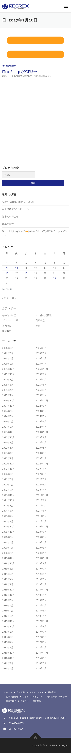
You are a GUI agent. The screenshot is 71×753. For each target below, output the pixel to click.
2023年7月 (41, 442)
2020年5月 (41, 542)
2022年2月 (7, 489)
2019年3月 (41, 579)
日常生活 (40, 320)
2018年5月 (41, 605)
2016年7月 (41, 663)
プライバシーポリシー (32, 696)
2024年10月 (8, 405)
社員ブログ (11, 700)
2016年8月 (7, 663)
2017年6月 (7, 637)
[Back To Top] (35, 737)
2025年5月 (41, 384)
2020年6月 (7, 542)
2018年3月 (41, 610)
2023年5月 (41, 447)
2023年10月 (8, 437)
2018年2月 (7, 615)
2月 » (13, 298)
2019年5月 (41, 573)
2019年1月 (41, 584)
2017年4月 (7, 642)
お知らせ (25, 700)
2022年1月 (41, 489)
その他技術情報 (9, 65)
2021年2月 (7, 521)
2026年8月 (7, 347)
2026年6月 (7, 353)
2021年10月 (8, 500)
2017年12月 (8, 621)
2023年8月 (7, 442)
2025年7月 (41, 379)
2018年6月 (7, 605)
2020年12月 (8, 526)
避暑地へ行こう (10, 216)
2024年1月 (41, 426)
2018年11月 (42, 589)
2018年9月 (41, 594)
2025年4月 (7, 389)
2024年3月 (41, 421)
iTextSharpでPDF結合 (19, 71)
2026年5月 (41, 353)
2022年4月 (7, 484)
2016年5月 (41, 668)
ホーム (9, 692)
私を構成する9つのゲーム (15, 209)
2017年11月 (42, 621)
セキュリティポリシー (57, 696)
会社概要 (21, 692)
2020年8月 (7, 537)
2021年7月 (41, 505)
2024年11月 (42, 400)
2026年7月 (41, 347)
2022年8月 (7, 474)
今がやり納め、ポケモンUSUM (18, 201)
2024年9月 (41, 405)
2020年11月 (42, 526)
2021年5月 (41, 510)
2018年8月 (7, 600)
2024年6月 (7, 416)
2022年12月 (8, 463)
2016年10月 (8, 658)
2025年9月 (41, 374)
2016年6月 (7, 668)
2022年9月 (41, 468)
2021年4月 (7, 516)
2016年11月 (42, 652)
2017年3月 (41, 642)
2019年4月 (7, 579)
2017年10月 (8, 626)
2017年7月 (41, 631)
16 (7, 273)
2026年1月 (41, 363)
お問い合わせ (12, 696)
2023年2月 (7, 458)
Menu (66, 6)
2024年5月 (41, 416)
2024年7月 (41, 411)
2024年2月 (7, 426)
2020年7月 (41, 537)
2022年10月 (8, 468)
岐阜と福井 (8, 223)
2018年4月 (7, 610)
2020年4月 (7, 547)
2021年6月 (7, 510)
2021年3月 (41, 516)
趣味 (38, 325)
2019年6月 (7, 573)
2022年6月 (7, 479)
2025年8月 (7, 379)
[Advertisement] (35, 124)
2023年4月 (7, 453)
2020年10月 (8, 531)
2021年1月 (41, 521)
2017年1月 (41, 647)
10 (16, 268)
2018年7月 (41, 600)
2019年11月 (42, 558)
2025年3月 (41, 389)
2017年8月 (7, 631)
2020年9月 (41, 531)
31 (16, 283)
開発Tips (6, 330)
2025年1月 (41, 395)
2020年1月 (41, 552)
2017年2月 (7, 647)
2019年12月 (8, 558)
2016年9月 (41, 658)
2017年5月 (41, 637)
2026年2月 (7, 363)
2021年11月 (42, 495)
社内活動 (6, 325)
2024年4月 (7, 421)
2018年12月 (8, 589)
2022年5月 (41, 479)
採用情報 (37, 700)
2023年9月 (41, 437)
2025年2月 (7, 395)
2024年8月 (7, 411)
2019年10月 (8, 563)
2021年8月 (7, 505)
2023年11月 (42, 432)
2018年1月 (41, 615)
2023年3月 (41, 453)
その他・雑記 (9, 315)
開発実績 (52, 692)
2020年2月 (7, 552)
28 (54, 278)
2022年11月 (42, 463)
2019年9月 (41, 563)
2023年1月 (41, 458)
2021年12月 (8, 495)
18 (26, 273)
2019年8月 (7, 568)
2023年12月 (8, 432)
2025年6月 (7, 384)
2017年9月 (41, 626)
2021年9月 (41, 500)
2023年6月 (7, 447)
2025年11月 (42, 368)
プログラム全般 (10, 320)
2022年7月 (41, 474)
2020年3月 (41, 547)
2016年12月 (8, 652)
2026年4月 (7, 358)
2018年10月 (8, 594)
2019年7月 (41, 568)
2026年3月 (41, 358)
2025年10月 (8, 374)
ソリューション (36, 692)
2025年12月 (8, 368)
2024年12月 (8, 400)
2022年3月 (41, 484)
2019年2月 (7, 584)
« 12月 (5, 298)
